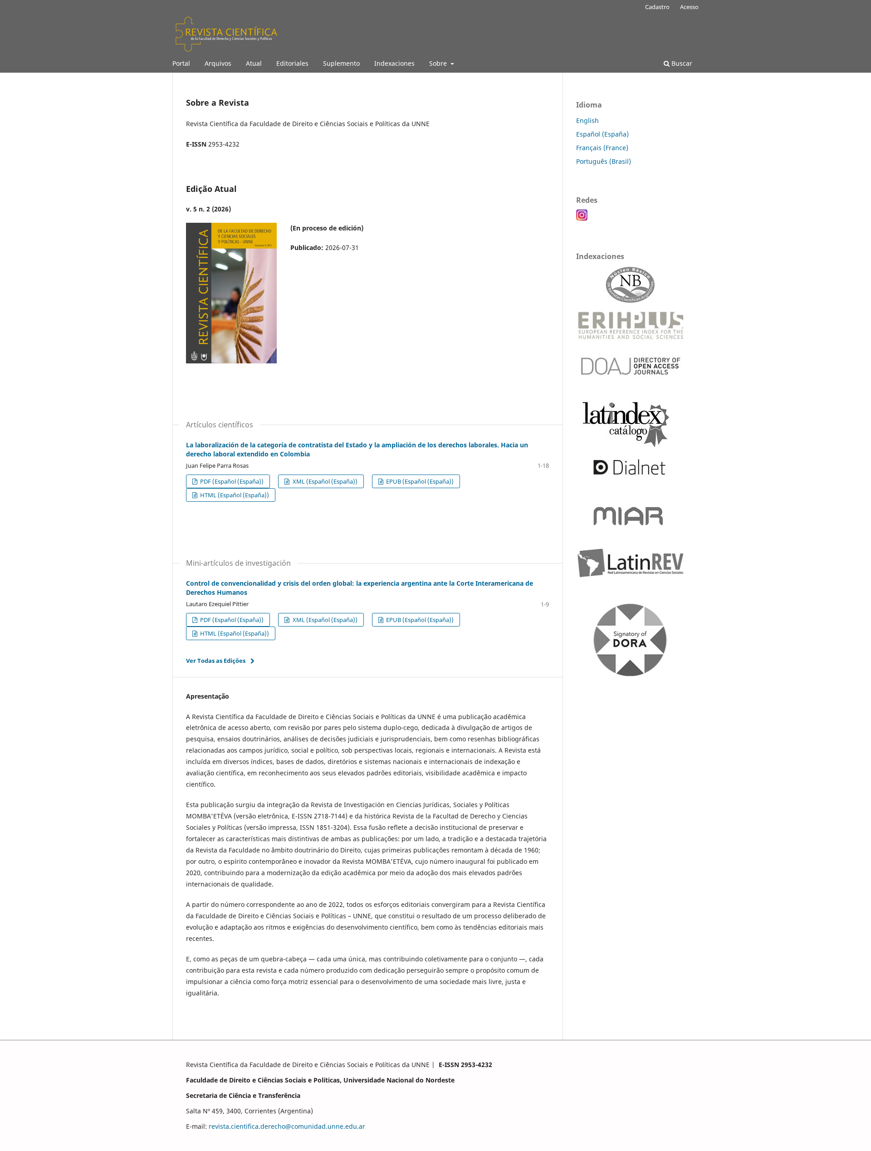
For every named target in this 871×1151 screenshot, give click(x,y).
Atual (254, 63)
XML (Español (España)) (324, 481)
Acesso (689, 7)
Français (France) (602, 147)
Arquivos (218, 63)
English (587, 120)
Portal (181, 63)
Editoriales (292, 63)
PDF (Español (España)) (231, 481)
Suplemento (341, 63)
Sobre (439, 63)
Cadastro (657, 7)
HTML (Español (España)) (234, 495)
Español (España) (602, 134)
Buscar (681, 63)
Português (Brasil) (603, 161)
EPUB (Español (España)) (419, 481)
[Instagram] (581, 218)
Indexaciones (394, 63)
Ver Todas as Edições (215, 660)
